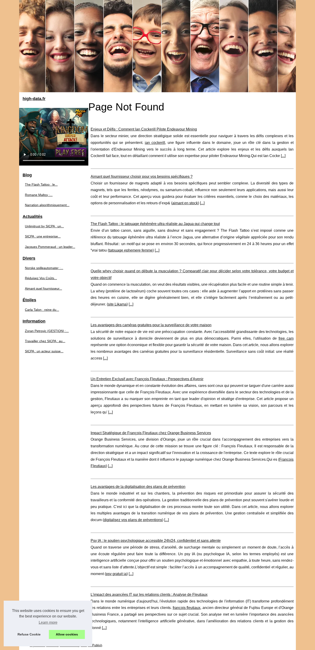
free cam (286, 338)
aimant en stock (185, 203)
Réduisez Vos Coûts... (41, 278)
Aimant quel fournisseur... (43, 288)
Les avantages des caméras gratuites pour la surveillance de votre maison (151, 325)
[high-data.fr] (157, 46)
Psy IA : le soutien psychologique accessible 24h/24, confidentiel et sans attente (156, 541)
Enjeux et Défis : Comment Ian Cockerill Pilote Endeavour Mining (144, 129)
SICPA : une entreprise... (43, 236)
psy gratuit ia (116, 574)
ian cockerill (155, 143)
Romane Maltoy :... (39, 195)
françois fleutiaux (187, 608)
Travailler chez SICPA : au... (45, 341)
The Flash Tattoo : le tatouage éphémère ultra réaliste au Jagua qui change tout (155, 224)
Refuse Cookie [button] (29, 634)
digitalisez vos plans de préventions (133, 520)
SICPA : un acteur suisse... (44, 351)
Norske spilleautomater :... (44, 268)
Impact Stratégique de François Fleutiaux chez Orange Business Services (151, 433)
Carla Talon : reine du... (42, 310)
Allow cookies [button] (67, 634)
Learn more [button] (48, 622)
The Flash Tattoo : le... (41, 184)
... (283, 156)
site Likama (117, 304)
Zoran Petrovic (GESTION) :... (47, 331)
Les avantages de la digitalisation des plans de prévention (138, 487)
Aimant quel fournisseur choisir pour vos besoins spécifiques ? (142, 176)
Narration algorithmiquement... (47, 205)
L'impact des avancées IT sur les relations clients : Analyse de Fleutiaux (149, 595)
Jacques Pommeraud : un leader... (50, 247)
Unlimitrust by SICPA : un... (44, 226)
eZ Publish (95, 645)
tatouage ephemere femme (131, 250)
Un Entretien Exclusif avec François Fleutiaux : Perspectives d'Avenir (147, 379)
